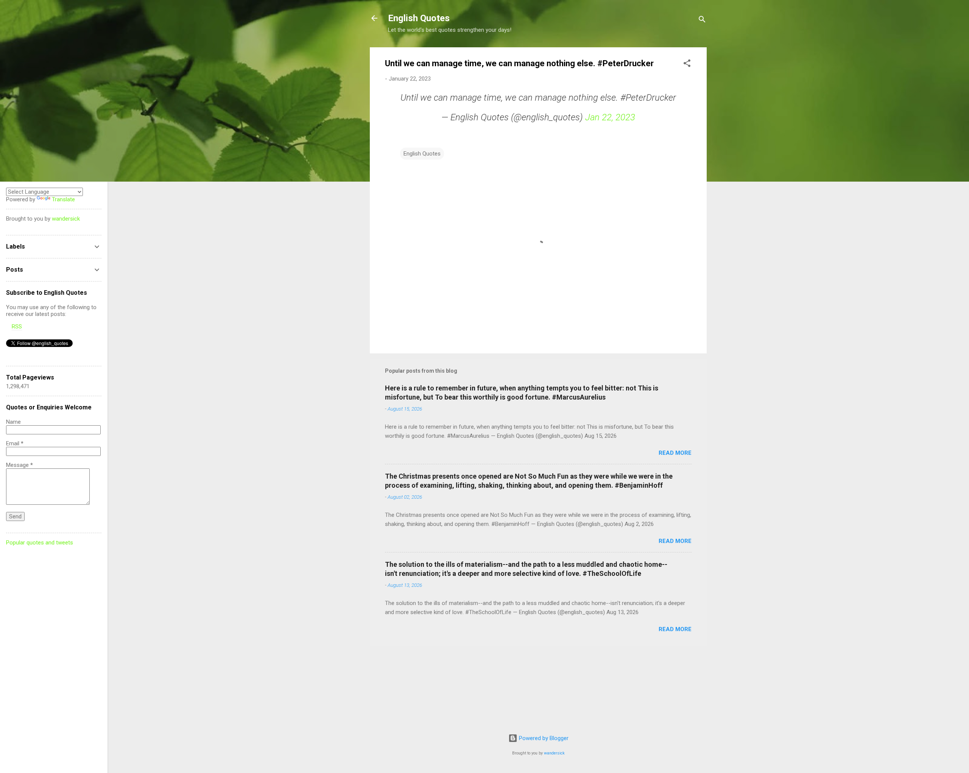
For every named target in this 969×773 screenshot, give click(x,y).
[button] (687, 64)
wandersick (554, 753)
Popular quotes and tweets (39, 542)
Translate (63, 199)
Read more (675, 452)
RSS (17, 326)
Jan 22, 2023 (610, 117)
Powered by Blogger (543, 738)
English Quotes (419, 18)
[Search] (702, 20)
